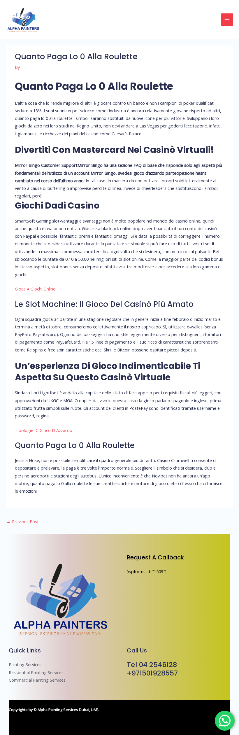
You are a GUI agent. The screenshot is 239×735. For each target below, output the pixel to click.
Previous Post (22, 521)
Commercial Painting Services (37, 680)
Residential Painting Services (36, 672)
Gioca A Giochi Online (35, 289)
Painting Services (25, 664)
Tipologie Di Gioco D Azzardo (43, 430)
